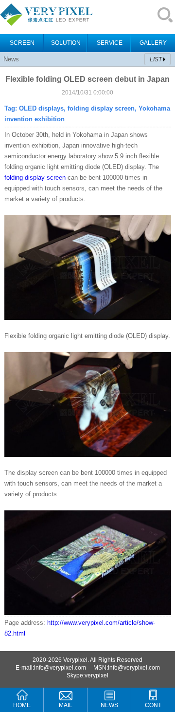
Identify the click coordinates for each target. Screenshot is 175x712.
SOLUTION (66, 42)
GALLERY (153, 42)
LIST (156, 59)
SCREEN (22, 42)
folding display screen (35, 177)
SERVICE (109, 42)
